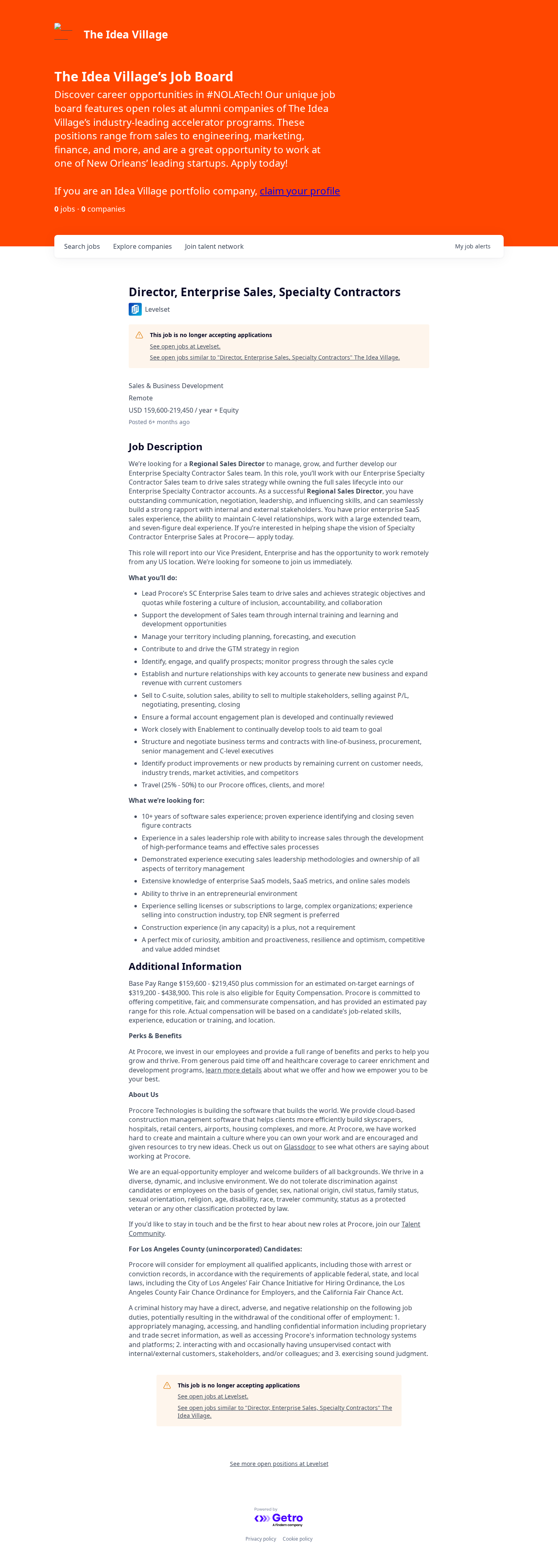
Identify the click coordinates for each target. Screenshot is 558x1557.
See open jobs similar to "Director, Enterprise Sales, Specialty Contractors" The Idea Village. (275, 357)
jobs (82, 246)
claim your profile (300, 190)
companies (142, 246)
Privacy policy (261, 1538)
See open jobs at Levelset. (185, 346)
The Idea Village (126, 34)
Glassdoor (300, 1146)
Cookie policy (297, 1538)
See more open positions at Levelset (279, 1464)
